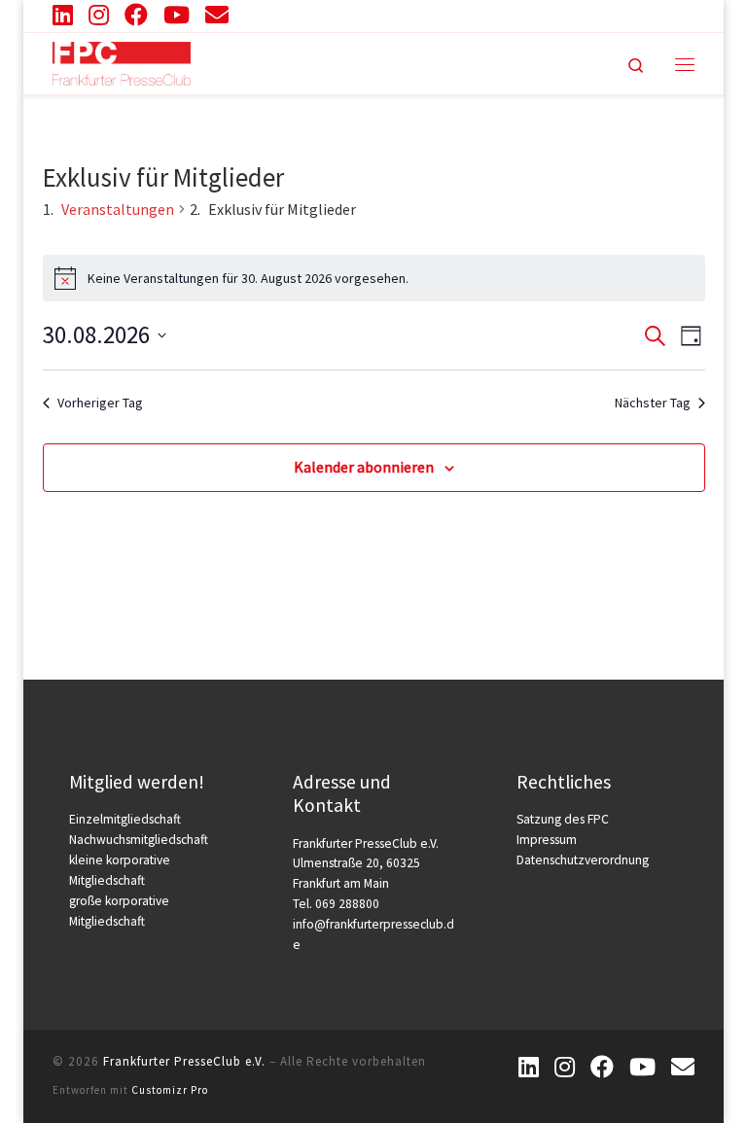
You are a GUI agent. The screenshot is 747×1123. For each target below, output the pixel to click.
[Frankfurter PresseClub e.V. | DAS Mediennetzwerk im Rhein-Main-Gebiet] (122, 61)
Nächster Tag (653, 402)
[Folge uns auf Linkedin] (63, 14)
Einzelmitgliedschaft (125, 819)
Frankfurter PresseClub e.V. (184, 1061)
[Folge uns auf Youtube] (176, 14)
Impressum (546, 839)
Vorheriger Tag (100, 402)
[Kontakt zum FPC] (217, 14)
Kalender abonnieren (364, 466)
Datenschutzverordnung (582, 860)
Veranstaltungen (117, 209)
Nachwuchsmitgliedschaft (138, 839)
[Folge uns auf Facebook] (136, 14)
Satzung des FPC (562, 819)
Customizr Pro (169, 1090)
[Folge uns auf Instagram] (99, 14)
